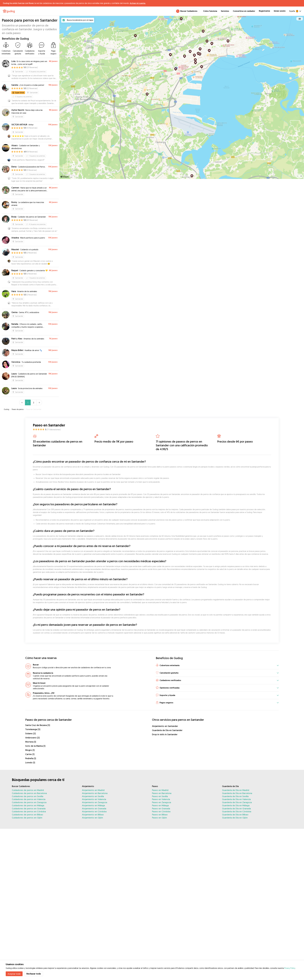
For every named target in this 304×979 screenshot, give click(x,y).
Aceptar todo (14, 973)
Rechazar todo (33, 973)
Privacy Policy (289, 968)
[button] (217, 665)
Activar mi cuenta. (138, 3)
